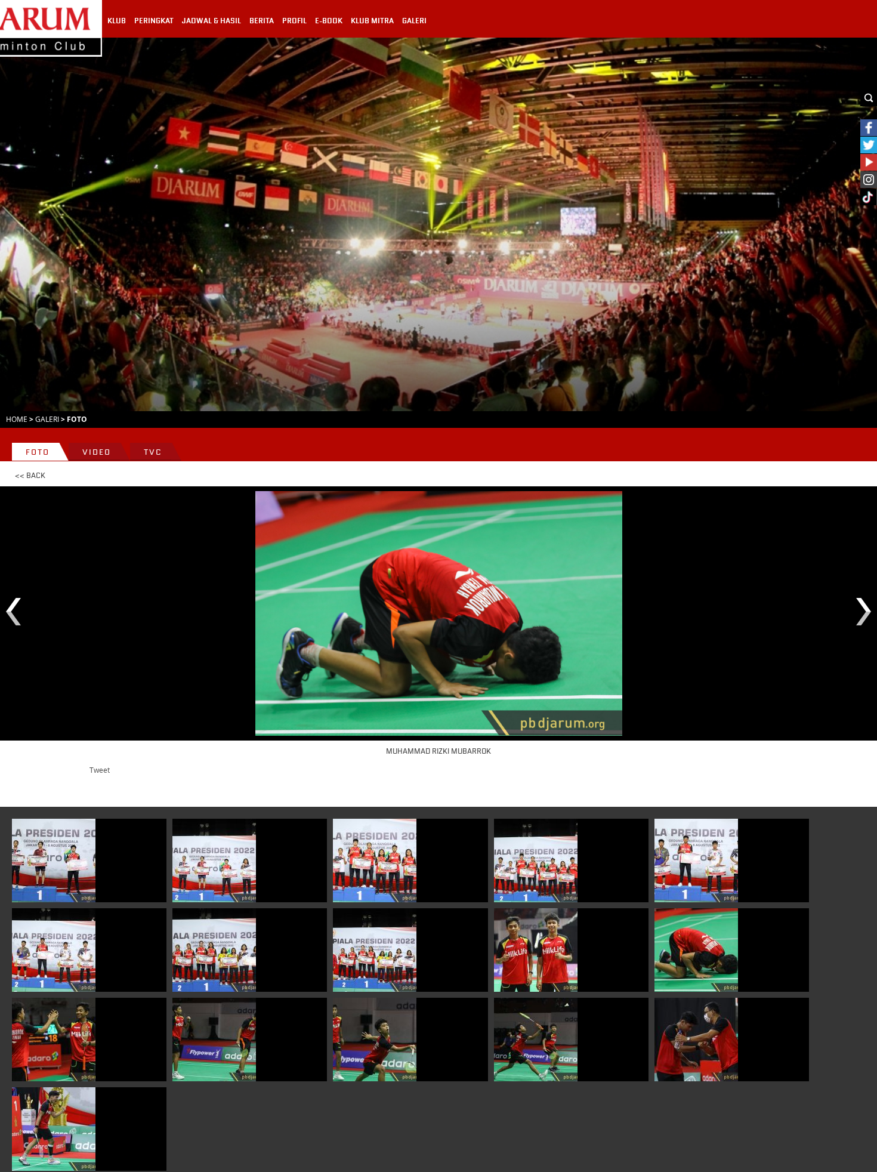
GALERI (414, 21)
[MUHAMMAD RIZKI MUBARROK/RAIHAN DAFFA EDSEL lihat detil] (536, 950)
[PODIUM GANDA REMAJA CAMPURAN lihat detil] (374, 860)
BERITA (261, 21)
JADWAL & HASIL (211, 21)
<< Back (30, 475)
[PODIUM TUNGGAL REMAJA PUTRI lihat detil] (53, 860)
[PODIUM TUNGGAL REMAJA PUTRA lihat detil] (696, 860)
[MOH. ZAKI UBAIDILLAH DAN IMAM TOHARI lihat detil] (696, 1039)
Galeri (47, 419)
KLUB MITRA (372, 21)
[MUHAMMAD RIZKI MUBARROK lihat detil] (696, 950)
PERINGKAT (154, 21)
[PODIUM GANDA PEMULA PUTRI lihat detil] (214, 950)
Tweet (99, 770)
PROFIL (294, 21)
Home (16, 419)
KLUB (116, 21)
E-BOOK (328, 21)
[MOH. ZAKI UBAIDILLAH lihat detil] (53, 1129)
